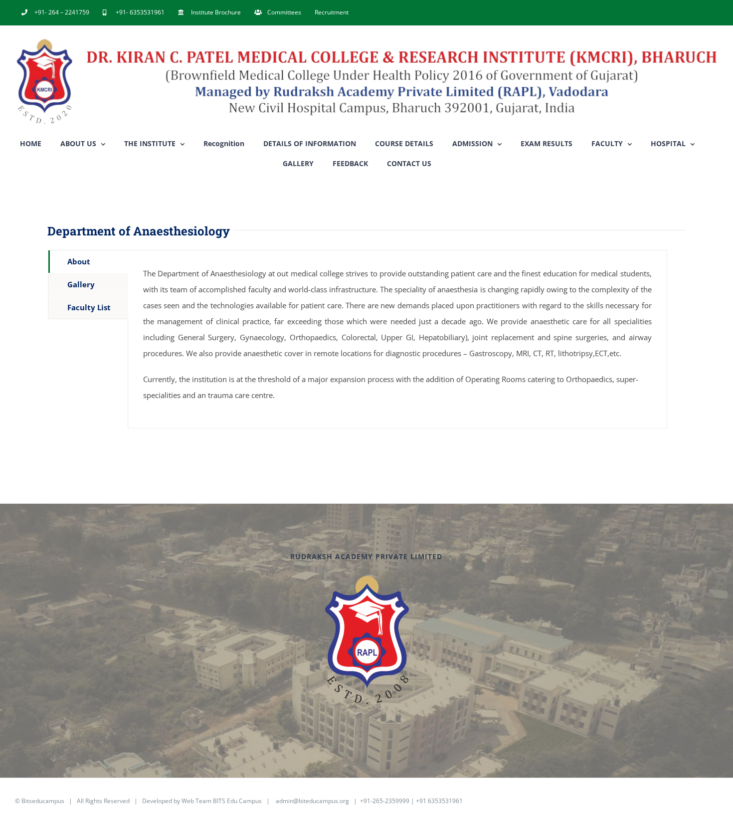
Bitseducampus (42, 801)
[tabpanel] (397, 339)
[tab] (88, 261)
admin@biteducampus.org (312, 801)
